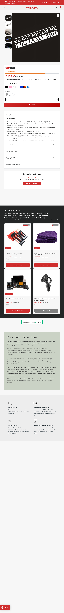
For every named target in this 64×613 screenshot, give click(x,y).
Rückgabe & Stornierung (10, 3)
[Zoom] (58, 15)
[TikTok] (47, 2)
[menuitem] (6, 1)
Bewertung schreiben (32, 183)
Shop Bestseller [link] (55, 220)
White (10, 94)
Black (7, 94)
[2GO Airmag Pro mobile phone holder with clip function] (46, 283)
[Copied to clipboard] (19, 84)
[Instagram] (44, 2)
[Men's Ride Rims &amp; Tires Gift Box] (18, 283)
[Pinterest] (15, 84)
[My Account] (56, 7)
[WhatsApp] (17, 84)
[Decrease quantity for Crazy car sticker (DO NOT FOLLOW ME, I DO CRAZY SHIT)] (7, 99)
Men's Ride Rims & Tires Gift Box (15, 299)
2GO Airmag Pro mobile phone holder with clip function (45, 299)
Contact (5, 1)
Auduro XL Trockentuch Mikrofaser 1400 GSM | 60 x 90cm (45, 254)
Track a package (30, 1)
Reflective (13, 94)
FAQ (15, 1)
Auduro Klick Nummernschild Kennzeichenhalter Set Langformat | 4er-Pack (17, 254)
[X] (13, 84)
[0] (59, 7)
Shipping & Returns (22, 1)
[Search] (53, 7)
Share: (7, 83)
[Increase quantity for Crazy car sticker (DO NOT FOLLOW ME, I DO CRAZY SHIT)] (57, 99)
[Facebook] (42, 2)
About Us (11, 1)
